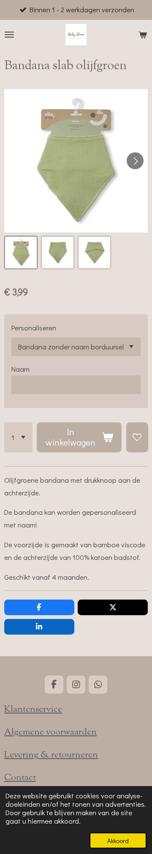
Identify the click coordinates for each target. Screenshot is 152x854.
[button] (21, 252)
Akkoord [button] (118, 840)
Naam (20, 369)
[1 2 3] (18, 437)
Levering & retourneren (51, 755)
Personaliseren (33, 327)
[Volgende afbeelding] (135, 160)
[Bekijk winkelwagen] (142, 34)
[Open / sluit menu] (9, 34)
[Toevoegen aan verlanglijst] (137, 437)
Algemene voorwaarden (50, 732)
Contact (20, 778)
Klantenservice (33, 709)
